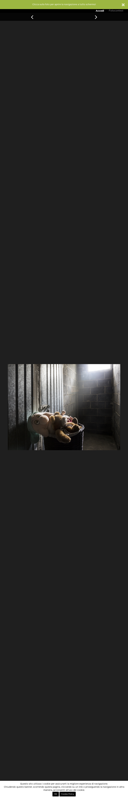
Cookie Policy (67, 794)
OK (55, 794)
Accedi (100, 10)
